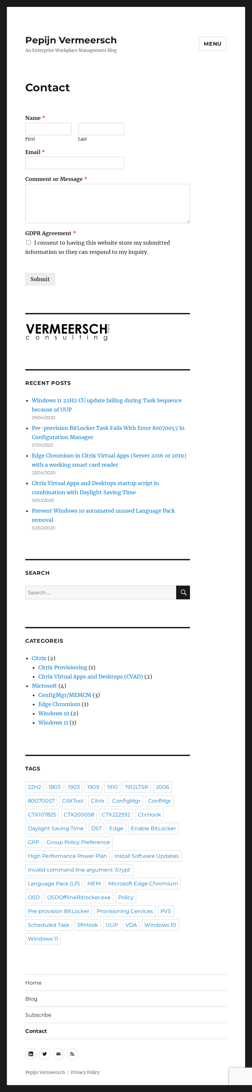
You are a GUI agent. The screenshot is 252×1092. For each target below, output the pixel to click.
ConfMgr (159, 801)
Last (82, 139)
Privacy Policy (85, 1072)
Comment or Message (56, 179)
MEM (94, 883)
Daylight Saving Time (56, 828)
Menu (213, 44)
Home (33, 983)
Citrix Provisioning (62, 667)
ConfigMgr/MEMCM (64, 695)
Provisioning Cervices (125, 911)
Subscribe (38, 1015)
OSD (34, 897)
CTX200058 (79, 815)
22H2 (34, 787)
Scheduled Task (49, 925)
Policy (126, 897)
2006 (162, 787)
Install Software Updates (147, 856)
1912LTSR (136, 787)
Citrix (39, 658)
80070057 (41, 801)
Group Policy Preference (78, 842)
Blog (31, 999)
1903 (74, 787)
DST (96, 828)
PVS (165, 911)
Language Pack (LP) (54, 883)
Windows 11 (53, 722)
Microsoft (44, 685)
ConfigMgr (126, 801)
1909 (93, 787)
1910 (112, 787)
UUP (112, 925)
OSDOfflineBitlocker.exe (79, 897)
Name (35, 118)
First (30, 139)
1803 (54, 787)
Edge (116, 828)
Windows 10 (53, 713)
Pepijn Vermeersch (71, 40)
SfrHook (87, 925)
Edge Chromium (59, 704)
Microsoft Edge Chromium (143, 883)
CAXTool (72, 801)
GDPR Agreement (50, 233)
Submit (40, 279)
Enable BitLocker (153, 828)
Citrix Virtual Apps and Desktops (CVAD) (90, 676)
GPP (33, 842)
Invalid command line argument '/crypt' (79, 870)
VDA (131, 925)
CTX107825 (42, 815)
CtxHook (149, 815)
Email (35, 152)
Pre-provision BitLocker (58, 911)
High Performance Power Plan (67, 856)
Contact (36, 1031)
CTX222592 (116, 815)
